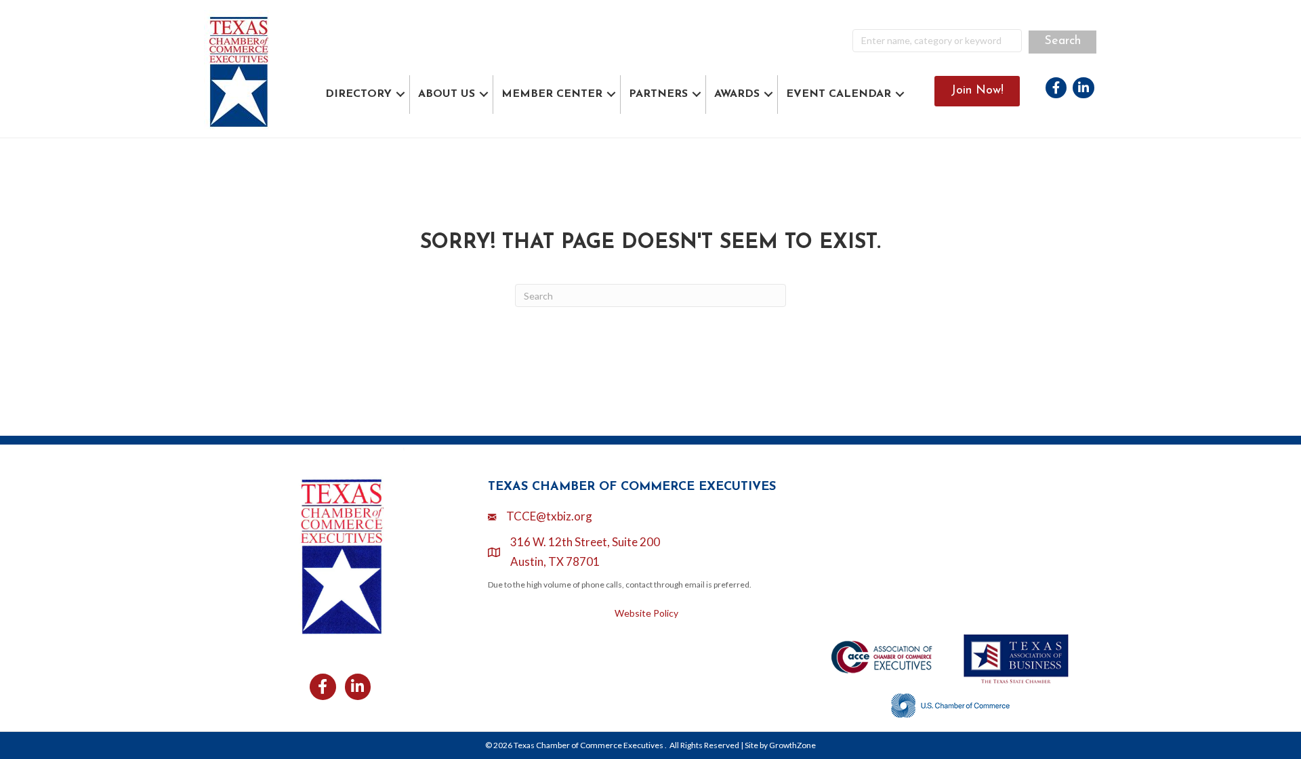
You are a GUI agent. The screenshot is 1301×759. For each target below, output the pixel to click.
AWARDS (737, 94)
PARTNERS (658, 94)
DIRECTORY (358, 94)
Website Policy (646, 613)
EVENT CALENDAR (838, 94)
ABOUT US (446, 94)
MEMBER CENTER (551, 94)
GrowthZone (792, 745)
